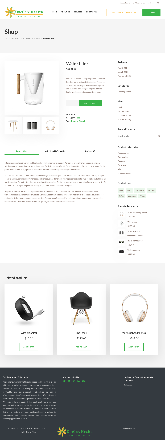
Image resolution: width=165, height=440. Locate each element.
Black (129, 190)
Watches (132, 196)
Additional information (55, 151)
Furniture (122, 165)
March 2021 (123, 72)
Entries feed (123, 111)
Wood (82, 121)
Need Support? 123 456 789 (124, 12)
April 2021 (122, 68)
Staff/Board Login (138, 3)
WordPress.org (124, 119)
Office (121, 196)
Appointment (125, 3)
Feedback (150, 3)
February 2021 (124, 76)
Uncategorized (124, 91)
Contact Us (91, 12)
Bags (121, 190)
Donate (151, 12)
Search (159, 136)
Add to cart (90, 103)
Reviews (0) (90, 151)
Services (78, 12)
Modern (75, 121)
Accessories (123, 153)
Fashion (121, 161)
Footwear (140, 190)
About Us (65, 12)
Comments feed (125, 115)
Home (54, 12)
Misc (78, 118)
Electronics (123, 157)
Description (21, 151)
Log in (120, 107)
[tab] (22, 151)
